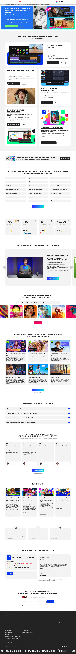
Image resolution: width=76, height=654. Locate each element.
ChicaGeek (50, 262)
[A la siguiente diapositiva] (71, 267)
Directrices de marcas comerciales (57, 644)
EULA (21, 644)
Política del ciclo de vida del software (29, 644)
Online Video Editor (8, 634)
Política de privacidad (46, 4)
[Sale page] (60, 2)
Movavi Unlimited (52, 128)
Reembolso (41, 628)
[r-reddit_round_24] (70, 646)
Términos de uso (17, 644)
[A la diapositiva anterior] (4, 267)
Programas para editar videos (10, 628)
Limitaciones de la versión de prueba (45, 624)
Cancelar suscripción (42, 626)
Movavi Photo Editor (20, 70)
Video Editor (7, 624)
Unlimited (7, 615)
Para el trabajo (57, 624)
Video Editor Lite (8, 626)
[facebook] (62, 646)
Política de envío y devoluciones (39, 644)
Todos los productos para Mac (27, 632)
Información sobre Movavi (60, 615)
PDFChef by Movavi (8, 632)
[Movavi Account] (67, 1)
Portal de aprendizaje (42, 617)
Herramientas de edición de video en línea (12, 636)
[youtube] (68, 646)
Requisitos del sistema (43, 622)
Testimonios (57, 617)
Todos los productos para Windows (11, 638)
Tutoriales (40, 615)
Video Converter (8, 622)
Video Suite (7, 617)
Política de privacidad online (9, 644)
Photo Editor (7, 619)
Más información (9, 515)
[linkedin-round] (66, 646)
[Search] (65, 1)
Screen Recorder (8, 630)
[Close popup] (70, 4)
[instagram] (64, 646)
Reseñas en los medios (59, 619)
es (70, 1)
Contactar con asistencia (43, 619)
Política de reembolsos (48, 644)
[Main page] (9, 2)
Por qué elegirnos (58, 622)
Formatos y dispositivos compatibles (13, 576)
